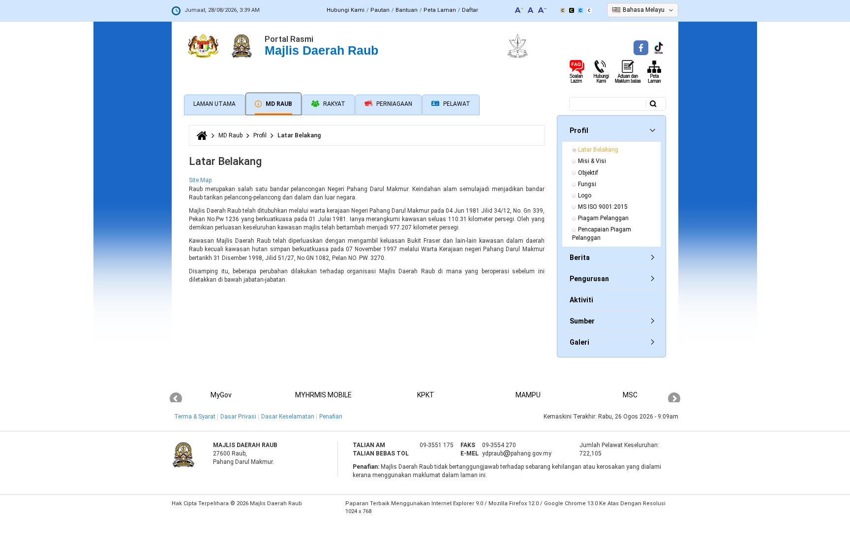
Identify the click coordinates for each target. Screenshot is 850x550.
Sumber (582, 321)
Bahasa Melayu (644, 9)
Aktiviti (581, 300)
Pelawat (456, 103)
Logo (584, 195)
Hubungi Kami (345, 10)
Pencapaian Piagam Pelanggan (602, 233)
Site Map (200, 180)
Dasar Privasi (238, 416)
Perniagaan (393, 103)
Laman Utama (214, 103)
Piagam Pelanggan (603, 218)
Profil (260, 135)
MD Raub (278, 103)
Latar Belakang (598, 149)
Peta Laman (440, 10)
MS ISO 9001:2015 (603, 206)
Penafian (330, 416)
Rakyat (333, 103)
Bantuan (406, 10)
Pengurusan (589, 279)
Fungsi (587, 184)
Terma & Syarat (194, 416)
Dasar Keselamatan (287, 416)
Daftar (470, 10)
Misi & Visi (592, 161)
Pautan (380, 10)
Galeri (579, 342)
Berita (580, 257)
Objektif (588, 172)
